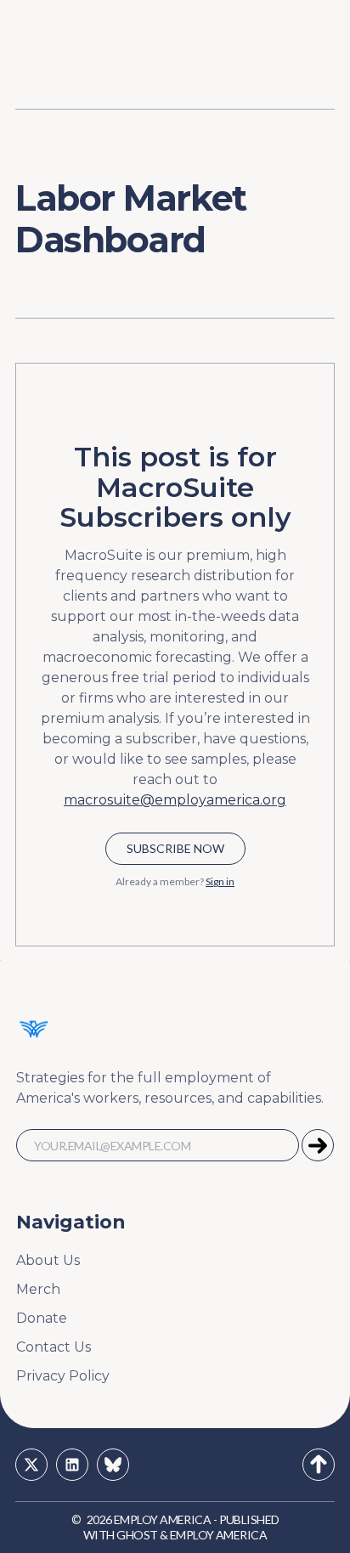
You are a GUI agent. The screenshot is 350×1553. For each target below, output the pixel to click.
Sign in (220, 881)
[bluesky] (113, 1465)
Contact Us (53, 1347)
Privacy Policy (63, 1376)
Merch (38, 1289)
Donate (41, 1318)
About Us (48, 1260)
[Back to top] (318, 1465)
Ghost (136, 1535)
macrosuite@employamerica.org (175, 800)
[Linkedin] (72, 1465)
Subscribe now (175, 848)
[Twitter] (31, 1465)
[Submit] (318, 1145)
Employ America (162, 1519)
